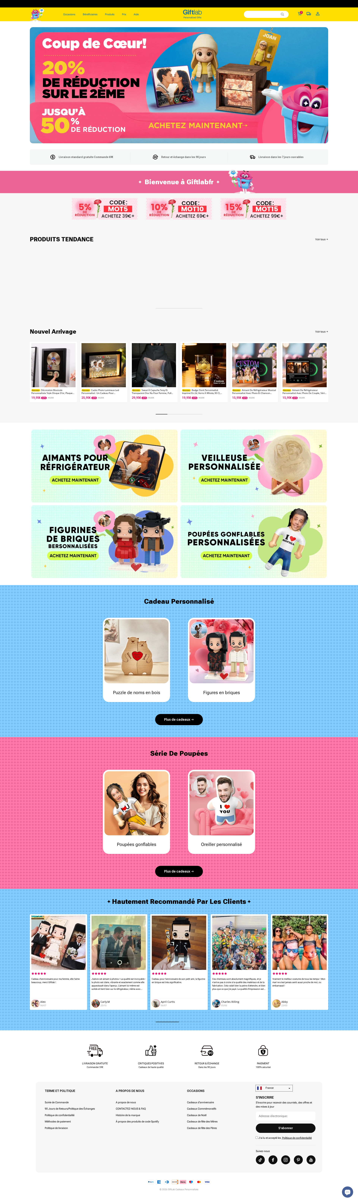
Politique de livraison (56, 1128)
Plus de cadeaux (177, 719)
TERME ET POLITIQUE (60, 1091)
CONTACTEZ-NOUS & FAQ (131, 1108)
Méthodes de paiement (58, 1121)
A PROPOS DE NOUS (130, 1091)
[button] (323, 371)
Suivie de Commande (57, 1102)
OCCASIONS (196, 1091)
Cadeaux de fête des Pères (202, 1128)
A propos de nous (126, 1102)
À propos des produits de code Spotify (137, 1121)
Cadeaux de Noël (196, 1115)
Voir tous (320, 239)
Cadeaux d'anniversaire (200, 1102)
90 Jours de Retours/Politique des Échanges (70, 1108)
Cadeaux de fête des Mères (202, 1121)
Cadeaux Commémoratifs (201, 1108)
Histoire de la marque (128, 1115)
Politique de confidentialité (59, 1115)
